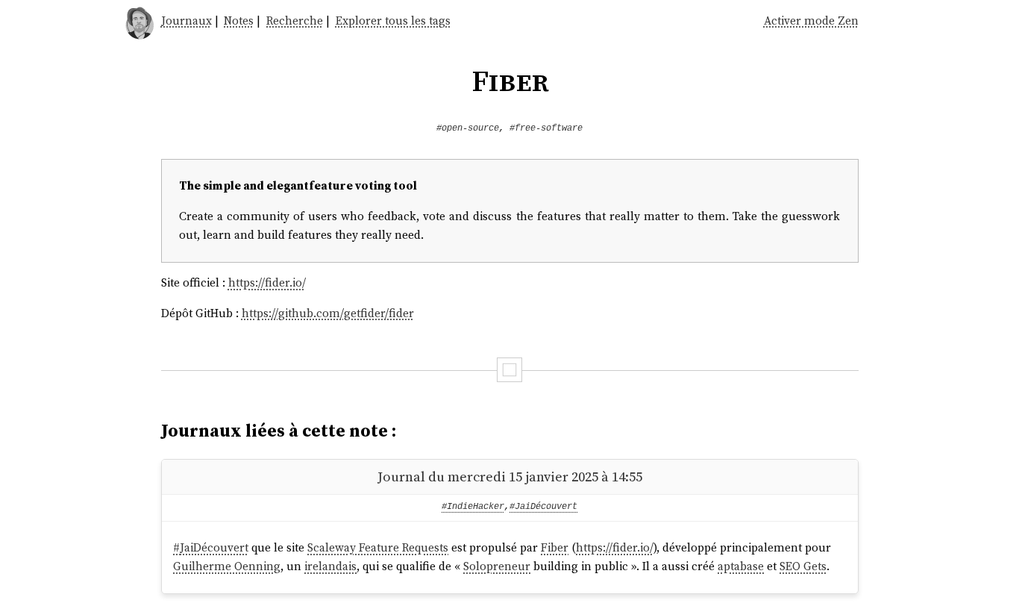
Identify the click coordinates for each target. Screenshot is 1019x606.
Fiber (554, 547)
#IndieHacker (473, 507)
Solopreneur (496, 566)
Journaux (186, 20)
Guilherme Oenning (226, 566)
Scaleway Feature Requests (377, 547)
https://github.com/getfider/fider (328, 313)
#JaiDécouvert (543, 507)
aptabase (741, 566)
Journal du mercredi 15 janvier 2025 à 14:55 (509, 476)
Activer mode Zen (811, 20)
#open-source (467, 128)
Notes (239, 20)
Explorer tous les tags (393, 20)
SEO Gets (803, 566)
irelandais (330, 566)
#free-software (546, 128)
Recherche (294, 20)
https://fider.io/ (267, 282)
